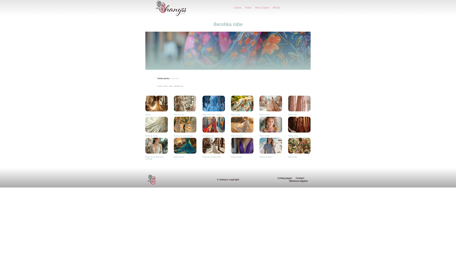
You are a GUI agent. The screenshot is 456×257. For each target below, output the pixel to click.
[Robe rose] (299, 103)
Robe (171, 86)
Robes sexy (293, 136)
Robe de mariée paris (211, 157)
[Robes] (156, 103)
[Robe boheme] (242, 125)
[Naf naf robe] (185, 103)
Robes (148, 115)
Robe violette (236, 157)
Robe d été (235, 115)
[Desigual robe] (213, 125)
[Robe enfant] (270, 125)
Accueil (159, 86)
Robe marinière (266, 157)
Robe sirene (179, 157)
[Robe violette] (242, 146)
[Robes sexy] (299, 125)
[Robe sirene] (185, 146)
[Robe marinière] (270, 146)
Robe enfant (264, 136)
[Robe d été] (242, 103)
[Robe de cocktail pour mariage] (156, 146)
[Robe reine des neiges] (213, 103)
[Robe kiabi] (299, 146)
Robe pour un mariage (183, 136)
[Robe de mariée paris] (213, 146)
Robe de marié (151, 136)
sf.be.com (175, 78)
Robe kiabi (292, 157)
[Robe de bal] (270, 103)
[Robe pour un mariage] (185, 125)
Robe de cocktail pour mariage (154, 158)
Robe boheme (237, 136)
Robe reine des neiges (211, 115)
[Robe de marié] (156, 125)
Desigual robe (208, 136)
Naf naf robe (179, 115)
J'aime (166, 86)
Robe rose (292, 115)
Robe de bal (264, 115)
